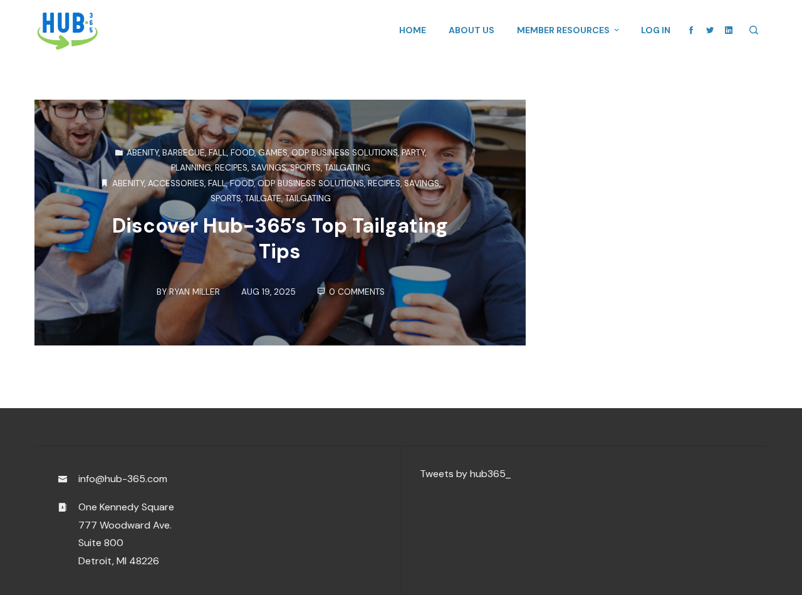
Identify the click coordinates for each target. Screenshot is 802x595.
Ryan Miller (194, 292)
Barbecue (183, 152)
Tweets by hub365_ (465, 473)
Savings (268, 167)
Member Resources (563, 30)
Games (273, 152)
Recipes (231, 167)
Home (412, 30)
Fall (218, 152)
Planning (191, 167)
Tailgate (263, 198)
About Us (471, 30)
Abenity (143, 152)
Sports (305, 167)
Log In (655, 30)
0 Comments (357, 292)
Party (413, 152)
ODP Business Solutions (344, 152)
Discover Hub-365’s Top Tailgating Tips (280, 239)
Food (242, 152)
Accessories (176, 183)
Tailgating (347, 167)
